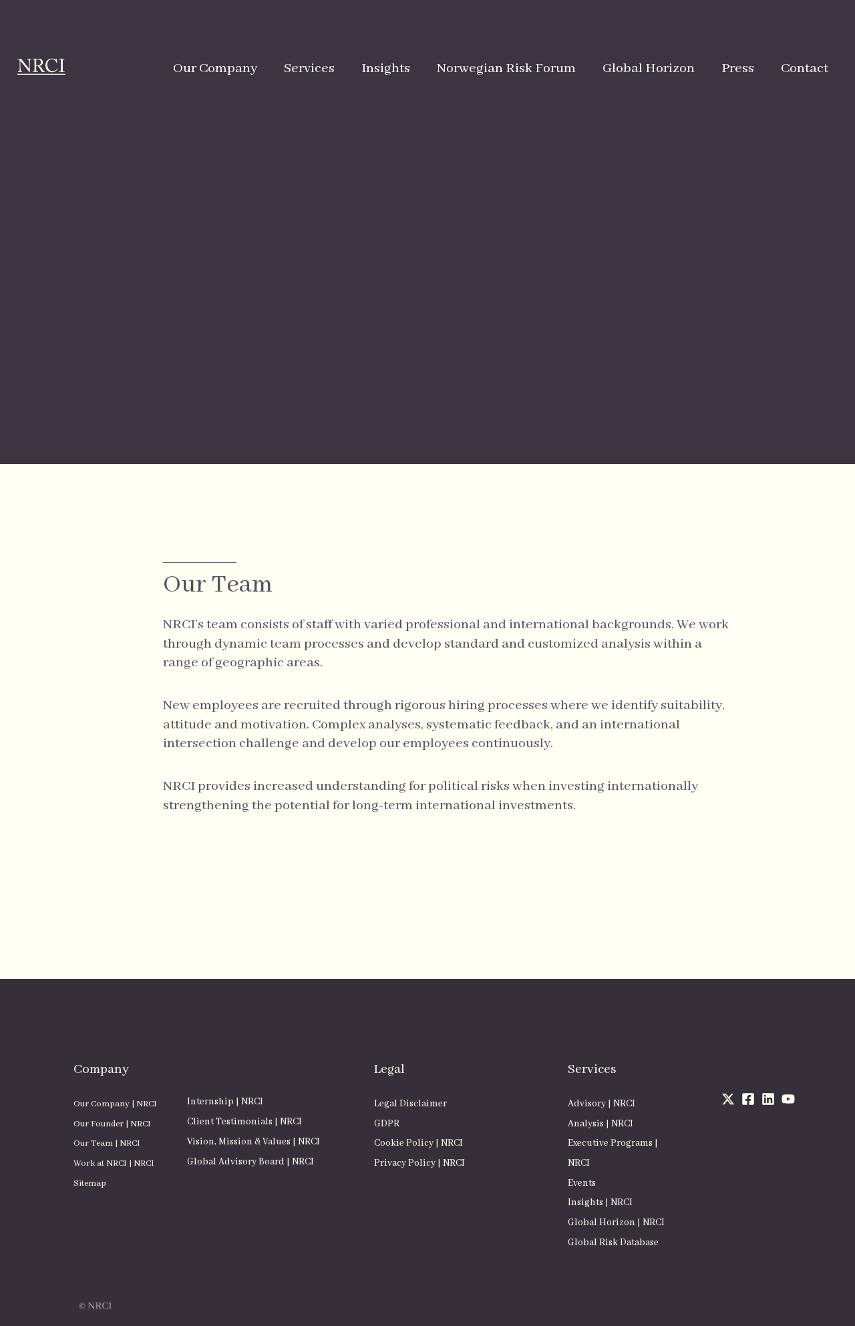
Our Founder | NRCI (112, 1124)
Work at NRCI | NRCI (113, 1163)
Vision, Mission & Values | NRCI (253, 1142)
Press (737, 68)
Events (582, 1183)
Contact (804, 68)
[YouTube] (788, 1099)
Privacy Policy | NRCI (419, 1163)
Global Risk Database (613, 1243)
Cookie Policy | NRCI (418, 1143)
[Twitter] (728, 1099)
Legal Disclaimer (410, 1104)
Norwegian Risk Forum (506, 68)
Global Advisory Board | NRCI (250, 1162)
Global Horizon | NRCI (616, 1223)
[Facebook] (748, 1099)
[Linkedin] (768, 1099)
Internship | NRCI (225, 1102)
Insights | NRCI (600, 1202)
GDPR (386, 1124)
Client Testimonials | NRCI (244, 1122)
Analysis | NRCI (600, 1124)
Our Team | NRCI (106, 1143)
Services (309, 68)
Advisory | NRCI (601, 1104)
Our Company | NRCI (115, 1104)
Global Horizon (649, 68)
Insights (385, 68)
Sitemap (89, 1183)
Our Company (215, 68)
